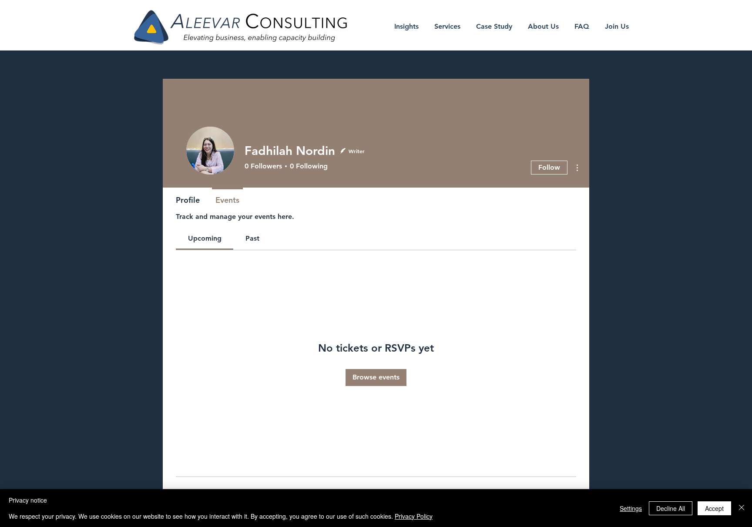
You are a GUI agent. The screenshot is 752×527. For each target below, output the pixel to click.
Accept (714, 508)
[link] (205, 238)
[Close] (741, 508)
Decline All (670, 508)
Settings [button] (631, 508)
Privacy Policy (414, 516)
